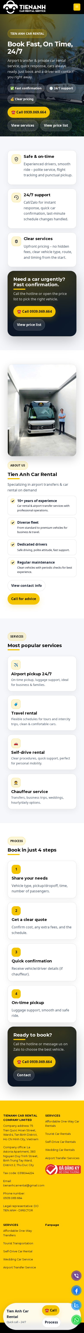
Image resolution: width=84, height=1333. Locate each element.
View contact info (26, 585)
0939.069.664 (12, 1198)
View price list (56, 125)
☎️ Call (51, 1310)
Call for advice (23, 598)
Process (51, 1322)
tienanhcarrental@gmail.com (23, 1185)
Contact (24, 1075)
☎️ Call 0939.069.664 (28, 112)
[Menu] (77, 7)
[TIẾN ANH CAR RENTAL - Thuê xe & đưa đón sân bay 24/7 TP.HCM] (24, 7)
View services (22, 125)
